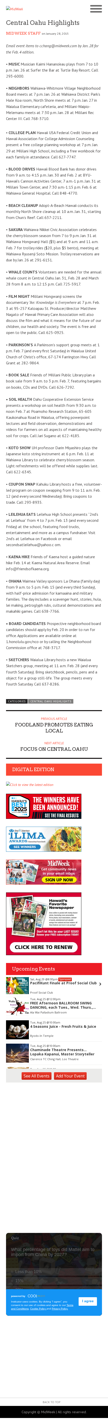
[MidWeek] (30, 9)
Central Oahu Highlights (50, 701)
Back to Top (52, 1402)
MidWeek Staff (23, 33)
